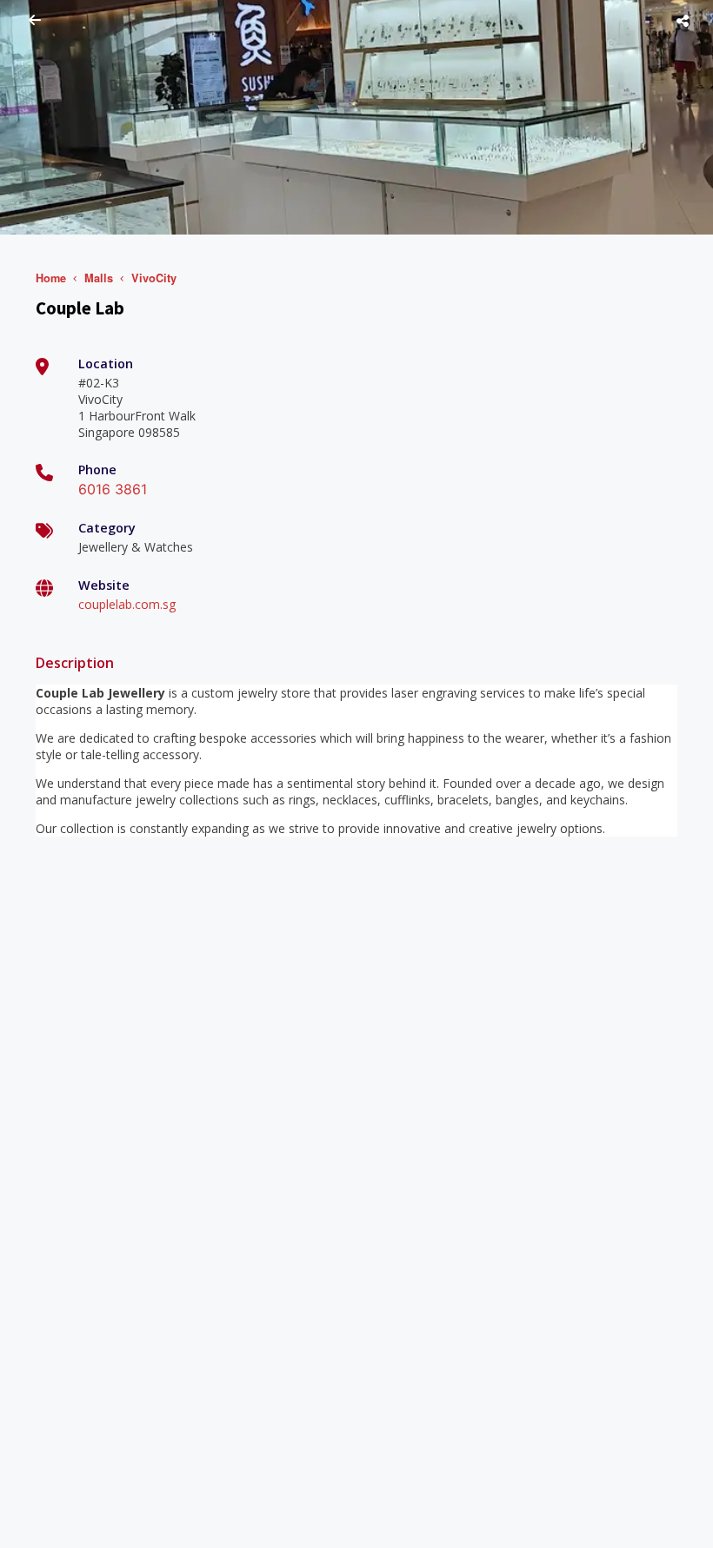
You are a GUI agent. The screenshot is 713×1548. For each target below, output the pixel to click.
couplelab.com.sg (127, 604)
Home (51, 278)
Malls (98, 278)
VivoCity (154, 278)
